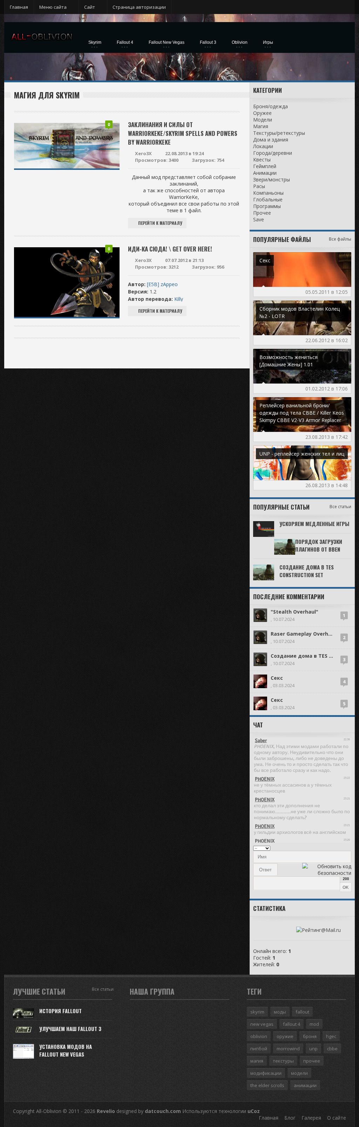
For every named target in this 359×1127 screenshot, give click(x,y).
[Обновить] (341, 847)
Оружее (262, 113)
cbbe (332, 1048)
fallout (302, 1012)
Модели (262, 119)
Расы (259, 186)
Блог (290, 1117)
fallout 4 (291, 1024)
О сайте (336, 1117)
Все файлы (340, 239)
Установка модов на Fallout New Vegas (65, 1050)
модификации (266, 1073)
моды (280, 1012)
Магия (260, 126)
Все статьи (340, 507)
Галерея (311, 1117)
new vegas (261, 1024)
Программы (267, 206)
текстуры (283, 1061)
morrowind (288, 1048)
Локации (263, 146)
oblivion (258, 1036)
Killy (178, 299)
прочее (311, 1061)
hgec (331, 1036)
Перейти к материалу (160, 223)
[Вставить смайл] (349, 847)
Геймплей (264, 166)
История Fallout (60, 1011)
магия (256, 1061)
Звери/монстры (271, 179)
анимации (305, 1085)
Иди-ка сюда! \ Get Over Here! (170, 248)
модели (299, 1073)
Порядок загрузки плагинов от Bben (318, 545)
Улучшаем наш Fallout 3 (70, 1028)
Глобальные (268, 199)
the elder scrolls (267, 1085)
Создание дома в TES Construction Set (306, 571)
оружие (285, 1036)
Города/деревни (272, 153)
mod (314, 1024)
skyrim (257, 1012)
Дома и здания (270, 139)
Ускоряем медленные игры (314, 523)
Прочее (262, 212)
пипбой (258, 1048)
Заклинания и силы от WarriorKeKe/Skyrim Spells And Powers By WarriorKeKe (182, 133)
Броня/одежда (270, 106)
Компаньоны (268, 192)
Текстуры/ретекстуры (279, 133)
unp (313, 1048)
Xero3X (143, 153)
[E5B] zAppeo (162, 284)
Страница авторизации (139, 7)
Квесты (262, 159)
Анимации (265, 173)
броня (310, 1036)
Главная (19, 7)
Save (258, 219)
